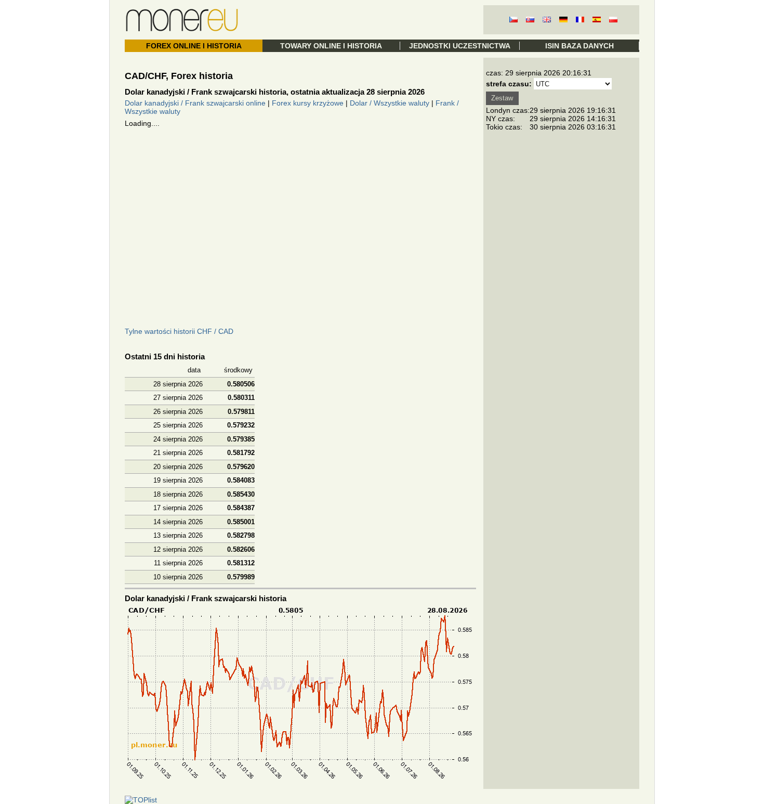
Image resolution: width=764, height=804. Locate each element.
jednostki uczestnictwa (459, 46)
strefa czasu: (509, 84)
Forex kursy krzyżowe (308, 103)
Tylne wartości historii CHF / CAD (179, 331)
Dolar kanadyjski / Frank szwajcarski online (195, 103)
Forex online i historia (194, 46)
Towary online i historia (331, 46)
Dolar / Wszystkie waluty (389, 103)
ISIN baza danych (579, 46)
